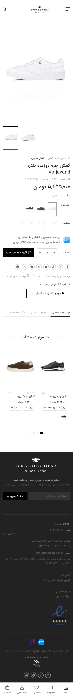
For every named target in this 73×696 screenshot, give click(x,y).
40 (64, 408)
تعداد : (66, 252)
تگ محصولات (17, 313)
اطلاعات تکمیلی (38, 313)
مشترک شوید (16, 496)
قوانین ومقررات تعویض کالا (57, 580)
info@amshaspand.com (49, 553)
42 (54, 408)
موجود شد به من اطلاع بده (46, 293)
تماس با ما (65, 575)
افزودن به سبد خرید (16, 252)
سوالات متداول (63, 596)
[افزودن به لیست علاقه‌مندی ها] (43, 393)
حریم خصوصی (62, 591)
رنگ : (67, 195)
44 (45, 408)
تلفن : (67, 530)
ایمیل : (66, 553)
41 (59, 408)
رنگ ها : (65, 205)
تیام (27, 657)
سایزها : (66, 223)
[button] (41, 433)
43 (49, 408)
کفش (50, 158)
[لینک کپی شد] (17, 267)
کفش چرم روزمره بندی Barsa (51, 396)
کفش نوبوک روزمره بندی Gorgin (17, 396)
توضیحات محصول (60, 313)
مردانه (60, 158)
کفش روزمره (37, 158)
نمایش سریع (53, 385)
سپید (54, 195)
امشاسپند (63, 393)
